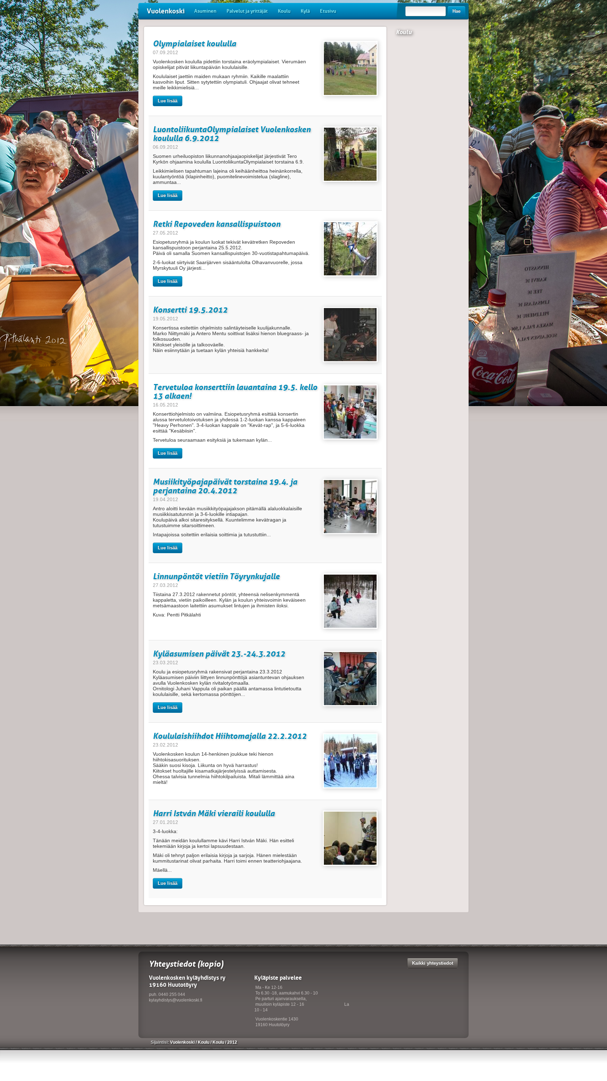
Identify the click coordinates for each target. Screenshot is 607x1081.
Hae (456, 11)
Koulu (284, 11)
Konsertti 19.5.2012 (190, 310)
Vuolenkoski (166, 11)
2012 (232, 1042)
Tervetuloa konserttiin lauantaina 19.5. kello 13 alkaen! (235, 391)
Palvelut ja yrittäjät (247, 11)
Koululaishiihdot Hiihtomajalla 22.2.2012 (230, 736)
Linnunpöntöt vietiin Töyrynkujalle (216, 576)
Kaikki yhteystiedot (432, 963)
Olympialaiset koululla (194, 43)
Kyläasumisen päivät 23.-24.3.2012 (219, 653)
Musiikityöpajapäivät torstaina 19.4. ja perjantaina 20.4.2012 (225, 485)
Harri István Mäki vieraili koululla (214, 813)
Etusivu (328, 11)
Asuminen (205, 11)
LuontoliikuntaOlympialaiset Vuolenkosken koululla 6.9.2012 (232, 133)
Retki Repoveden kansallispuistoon (216, 224)
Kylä (305, 11)
